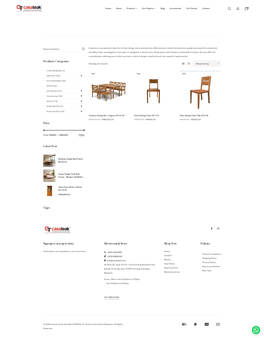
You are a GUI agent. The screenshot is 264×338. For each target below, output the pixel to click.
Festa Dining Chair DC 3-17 (146, 115)
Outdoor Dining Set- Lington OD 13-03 (106, 115)
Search (83, 49)
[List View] (188, 63)
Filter (82, 135)
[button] (256, 330)
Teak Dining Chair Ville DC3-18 (193, 115)
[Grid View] (183, 63)
